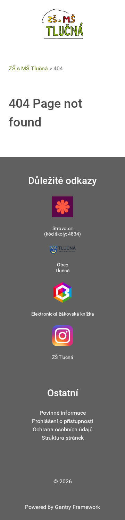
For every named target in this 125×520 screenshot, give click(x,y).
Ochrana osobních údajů (63, 429)
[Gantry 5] (62, 24)
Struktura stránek (63, 437)
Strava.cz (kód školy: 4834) (62, 231)
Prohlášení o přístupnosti (62, 421)
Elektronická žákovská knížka (62, 314)
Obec (62, 264)
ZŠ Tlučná (62, 357)
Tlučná (62, 270)
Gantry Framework (77, 507)
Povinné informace (63, 412)
